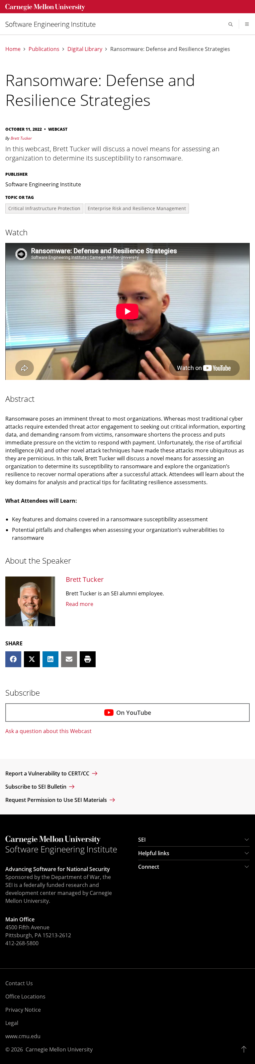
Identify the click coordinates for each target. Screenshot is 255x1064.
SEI (142, 839)
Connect (148, 866)
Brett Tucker (21, 138)
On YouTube (133, 713)
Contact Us (19, 983)
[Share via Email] (69, 659)
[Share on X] (32, 659)
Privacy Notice (23, 1009)
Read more (79, 604)
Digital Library (84, 49)
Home (13, 49)
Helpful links (153, 853)
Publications (44, 49)
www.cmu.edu (23, 1036)
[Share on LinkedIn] (50, 659)
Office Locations (25, 996)
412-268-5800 (22, 943)
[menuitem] (53, 24)
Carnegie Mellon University (59, 1049)
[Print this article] (88, 659)
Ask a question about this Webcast (48, 731)
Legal (11, 1023)
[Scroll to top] (245, 1049)
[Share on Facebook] (13, 659)
